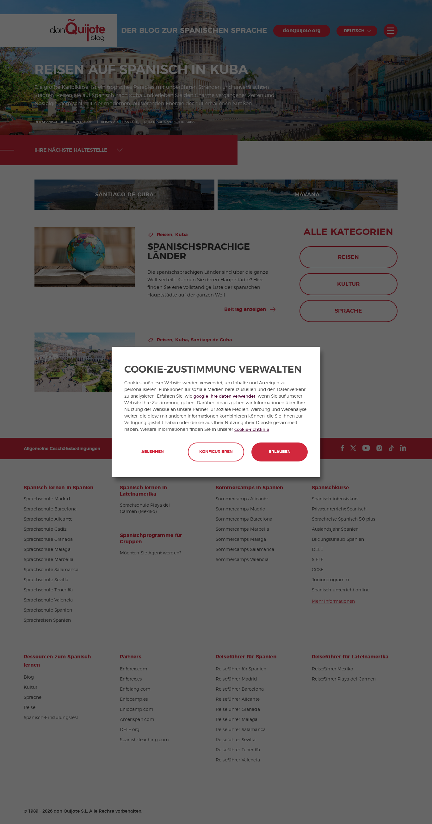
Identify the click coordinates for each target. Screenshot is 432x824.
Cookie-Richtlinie (251, 429)
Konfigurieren (216, 452)
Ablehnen (152, 452)
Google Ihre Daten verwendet (225, 396)
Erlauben (280, 452)
